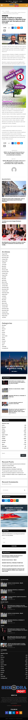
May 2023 (4, 299)
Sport (7, 15)
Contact (20, 1)
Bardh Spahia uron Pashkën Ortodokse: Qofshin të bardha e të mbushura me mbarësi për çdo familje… (13, 243)
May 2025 (4, 266)
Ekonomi (4, 328)
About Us (10, 1)
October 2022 (5, 312)
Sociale (3, 342)
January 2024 (5, 285)
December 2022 (5, 308)
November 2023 (5, 289)
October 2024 (5, 273)
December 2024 (5, 271)
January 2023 (5, 306)
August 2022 (4, 315)
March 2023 (4, 303)
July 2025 (4, 262)
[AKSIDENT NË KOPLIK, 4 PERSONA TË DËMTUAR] (5, 397)
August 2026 (4, 254)
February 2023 (5, 305)
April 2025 (4, 268)
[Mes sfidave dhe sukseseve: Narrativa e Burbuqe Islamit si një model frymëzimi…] (4, 638)
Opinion (3, 337)
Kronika (3, 332)
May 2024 (4, 278)
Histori (3, 330)
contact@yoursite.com (16, 705)
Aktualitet (3, 15)
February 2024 (5, 283)
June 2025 (4, 264)
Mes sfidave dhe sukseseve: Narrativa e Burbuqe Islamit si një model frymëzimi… (16, 637)
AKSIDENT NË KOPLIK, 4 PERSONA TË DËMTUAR (12, 469)
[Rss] (20, 712)
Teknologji (4, 346)
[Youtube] (17, 712)
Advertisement (15, 1)
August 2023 (4, 294)
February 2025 (5, 269)
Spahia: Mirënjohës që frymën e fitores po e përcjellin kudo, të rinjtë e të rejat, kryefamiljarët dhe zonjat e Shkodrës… (14, 162)
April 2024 (4, 280)
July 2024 (4, 276)
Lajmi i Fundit (4, 335)
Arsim (3, 327)
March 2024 (4, 282)
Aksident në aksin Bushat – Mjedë (16, 388)
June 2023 (4, 298)
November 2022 (5, 310)
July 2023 (4, 296)
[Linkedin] (13, 712)
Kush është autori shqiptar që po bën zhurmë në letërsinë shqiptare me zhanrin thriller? (17, 382)
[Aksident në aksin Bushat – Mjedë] (5, 390)
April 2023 (4, 301)
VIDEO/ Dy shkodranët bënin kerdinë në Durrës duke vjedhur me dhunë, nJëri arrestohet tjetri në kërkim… (14, 154)
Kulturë (3, 334)
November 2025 (5, 257)
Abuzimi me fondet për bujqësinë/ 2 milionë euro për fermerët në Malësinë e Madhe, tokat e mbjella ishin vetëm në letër (14, 474)
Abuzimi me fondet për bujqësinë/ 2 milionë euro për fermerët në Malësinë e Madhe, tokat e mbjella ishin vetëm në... (17, 411)
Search (3, 453)
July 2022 (4, 317)
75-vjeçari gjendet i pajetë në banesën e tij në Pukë (16, 403)
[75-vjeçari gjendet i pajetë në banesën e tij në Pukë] (5, 404)
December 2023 (5, 287)
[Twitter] (10, 712)
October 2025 (5, 259)
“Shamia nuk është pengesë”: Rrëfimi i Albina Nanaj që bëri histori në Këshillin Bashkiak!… (16, 644)
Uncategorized (5, 348)
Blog (6, 1)
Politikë (3, 339)
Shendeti (4, 341)
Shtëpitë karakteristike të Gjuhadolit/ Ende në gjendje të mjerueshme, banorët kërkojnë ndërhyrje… (13, 200)
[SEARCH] (24, 490)
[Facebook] (6, 712)
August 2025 (4, 261)
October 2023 (5, 290)
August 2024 (4, 275)
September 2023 (5, 292)
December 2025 (5, 255)
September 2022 (5, 313)
